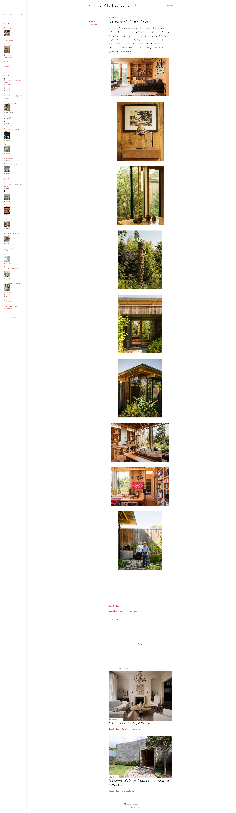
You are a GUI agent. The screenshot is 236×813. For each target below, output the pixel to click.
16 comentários (128, 791)
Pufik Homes (8, 297)
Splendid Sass (8, 145)
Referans (6, 67)
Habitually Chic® (9, 158)
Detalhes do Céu (115, 5)
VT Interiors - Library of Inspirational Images (11, 269)
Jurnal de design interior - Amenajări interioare (12, 234)
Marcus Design (8, 220)
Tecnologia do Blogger (132, 804)
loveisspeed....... (8, 206)
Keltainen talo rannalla (11, 165)
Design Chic (7, 89)
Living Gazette (8, 40)
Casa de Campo (93, 24)
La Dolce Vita (8, 302)
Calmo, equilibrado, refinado (130, 723)
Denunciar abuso (10, 317)
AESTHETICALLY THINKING (13, 283)
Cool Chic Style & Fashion (12, 103)
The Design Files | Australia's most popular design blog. (13, 96)
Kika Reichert (8, 62)
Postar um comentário (131, 729)
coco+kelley (7, 178)
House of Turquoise (10, 255)
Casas (90, 27)
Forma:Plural (8, 57)
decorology (7, 117)
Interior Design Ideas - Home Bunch (11, 307)
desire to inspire (9, 248)
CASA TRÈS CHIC (9, 29)
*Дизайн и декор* (9, 123)
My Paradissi (8, 193)
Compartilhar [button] (92, 17)
